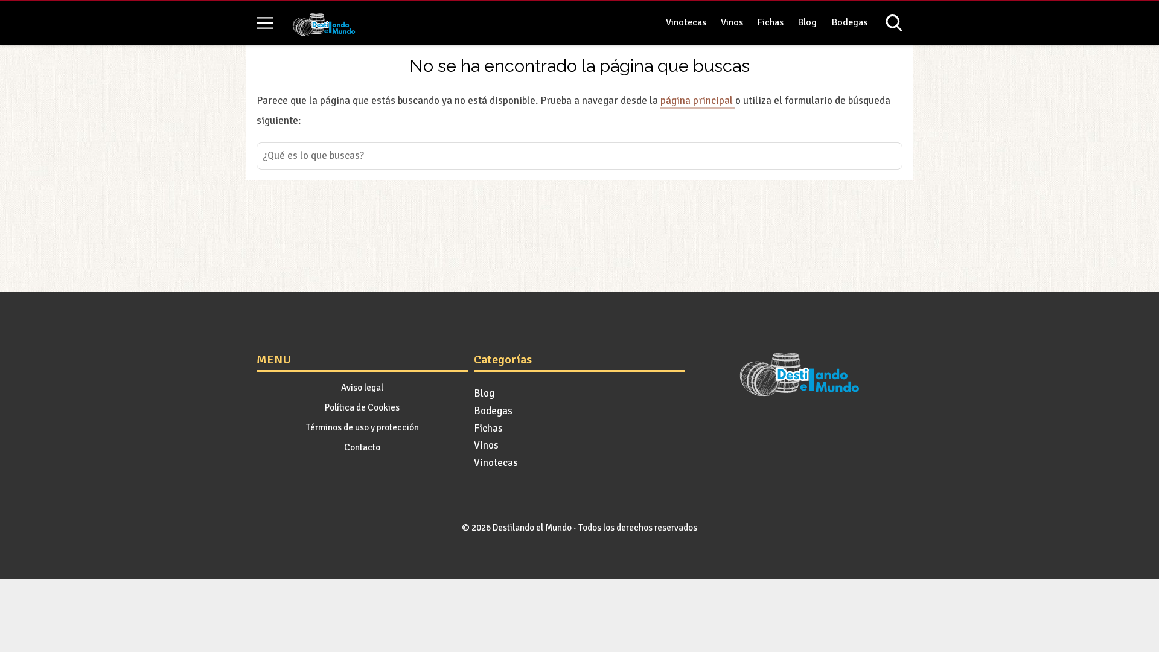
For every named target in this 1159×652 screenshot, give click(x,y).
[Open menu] (265, 22)
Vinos (732, 22)
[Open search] (894, 22)
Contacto (362, 447)
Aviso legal (362, 387)
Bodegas (849, 22)
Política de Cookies (362, 407)
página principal (697, 100)
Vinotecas (686, 22)
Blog (807, 22)
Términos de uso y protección (362, 427)
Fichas (771, 22)
